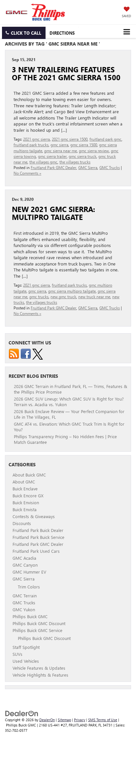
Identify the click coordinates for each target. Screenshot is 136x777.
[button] (24, 33)
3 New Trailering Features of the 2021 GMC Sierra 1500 (66, 73)
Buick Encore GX (28, 495)
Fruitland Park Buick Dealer (38, 530)
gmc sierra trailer (52, 156)
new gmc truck (63, 296)
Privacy (79, 719)
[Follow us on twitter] (37, 353)
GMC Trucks (109, 167)
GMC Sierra (87, 167)
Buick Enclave (25, 488)
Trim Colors (29, 586)
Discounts (22, 523)
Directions (62, 33)
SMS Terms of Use (102, 719)
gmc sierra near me (60, 150)
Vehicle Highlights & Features (40, 675)
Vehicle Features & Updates (39, 668)
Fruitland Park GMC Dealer (53, 167)
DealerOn (47, 719)
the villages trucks (74, 161)
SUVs (17, 654)
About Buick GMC (29, 474)
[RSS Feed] (14, 353)
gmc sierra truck (82, 156)
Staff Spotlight (26, 647)
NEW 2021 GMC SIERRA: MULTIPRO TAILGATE (53, 213)
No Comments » (27, 173)
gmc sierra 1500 (83, 144)
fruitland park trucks (31, 144)
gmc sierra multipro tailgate (72, 291)
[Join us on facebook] (25, 353)
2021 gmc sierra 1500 (69, 139)
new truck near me (94, 296)
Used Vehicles (26, 661)
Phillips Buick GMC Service (37, 630)
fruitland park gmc (105, 139)
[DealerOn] (22, 713)
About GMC (24, 481)
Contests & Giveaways (34, 516)
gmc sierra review (94, 150)
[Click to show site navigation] (126, 31)
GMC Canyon (25, 565)
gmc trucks (39, 296)
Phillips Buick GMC (30, 616)
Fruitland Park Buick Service (38, 537)
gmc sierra (59, 144)
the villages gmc (43, 161)
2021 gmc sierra (36, 139)
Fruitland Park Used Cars (36, 551)
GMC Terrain (25, 595)
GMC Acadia (24, 558)
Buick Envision (26, 502)
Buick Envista (25, 509)
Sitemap (64, 719)
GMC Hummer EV (29, 572)
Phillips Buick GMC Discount (39, 623)
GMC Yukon (24, 609)
